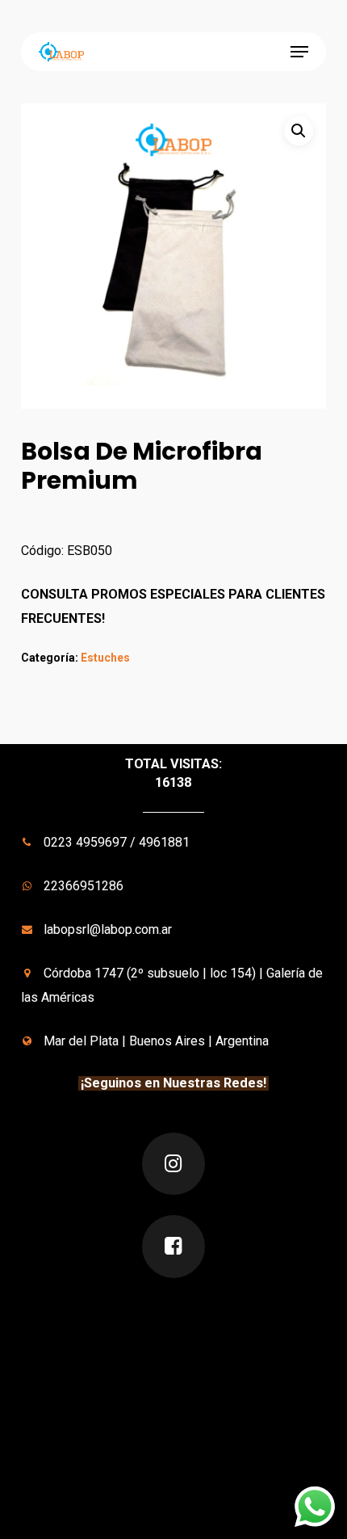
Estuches (105, 657)
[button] (299, 52)
